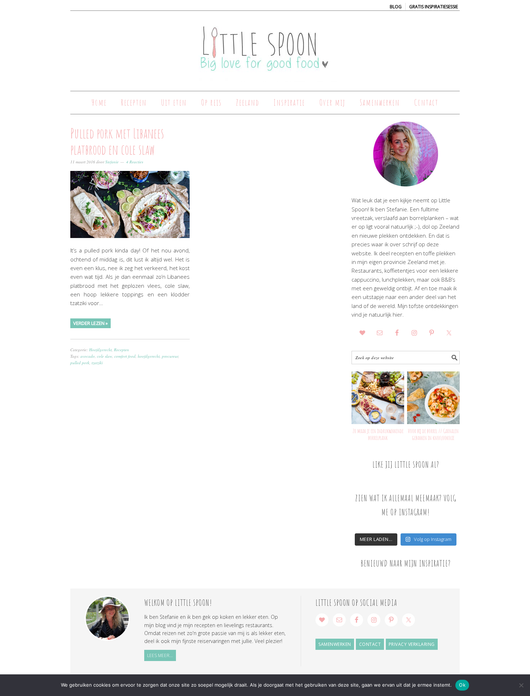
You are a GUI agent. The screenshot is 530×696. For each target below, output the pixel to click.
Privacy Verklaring (412, 644)
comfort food (125, 356)
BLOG (396, 7)
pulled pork (79, 362)
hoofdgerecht (149, 356)
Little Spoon (265, 47)
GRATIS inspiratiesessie (433, 7)
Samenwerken (334, 644)
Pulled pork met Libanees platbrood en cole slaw (117, 141)
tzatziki (97, 362)
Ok (462, 685)
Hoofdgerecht (100, 349)
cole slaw (104, 356)
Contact (370, 644)
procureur (170, 356)
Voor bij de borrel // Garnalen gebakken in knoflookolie (433, 434)
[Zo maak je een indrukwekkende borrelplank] (378, 397)
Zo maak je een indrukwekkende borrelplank (378, 434)
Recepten (121, 349)
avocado (87, 356)
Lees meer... (160, 655)
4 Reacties (134, 161)
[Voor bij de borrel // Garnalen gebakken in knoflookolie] (433, 397)
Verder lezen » (90, 323)
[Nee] (521, 685)
